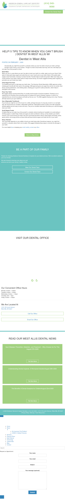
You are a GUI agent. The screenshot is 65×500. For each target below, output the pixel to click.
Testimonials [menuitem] (10, 441)
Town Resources (39, 413)
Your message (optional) (32, 470)
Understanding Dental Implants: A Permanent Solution (26, 369)
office (37, 127)
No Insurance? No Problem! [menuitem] (19, 431)
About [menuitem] (8, 428)
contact (32, 127)
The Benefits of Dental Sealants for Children (26, 388)
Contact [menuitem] (9, 445)
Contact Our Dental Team (53, 12)
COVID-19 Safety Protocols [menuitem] (19, 433)
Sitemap (32, 413)
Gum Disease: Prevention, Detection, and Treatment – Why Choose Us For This (32, 347)
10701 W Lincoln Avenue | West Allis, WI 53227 (50, 411)
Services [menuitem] (9, 435)
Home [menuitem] (8, 426)
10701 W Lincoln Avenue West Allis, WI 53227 (8, 308)
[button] (32, 167)
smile (23, 127)
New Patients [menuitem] (10, 438)
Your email (32, 459)
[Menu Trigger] (1, 416)
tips (12, 127)
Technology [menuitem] (10, 440)
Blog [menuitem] (8, 443)
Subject (32, 464)
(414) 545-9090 (32, 411)
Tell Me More (32, 361)
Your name (32, 453)
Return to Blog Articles (32, 135)
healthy (27, 127)
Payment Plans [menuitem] (11, 436)
